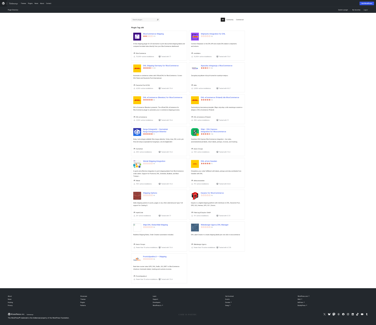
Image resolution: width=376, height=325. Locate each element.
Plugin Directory (13, 10)
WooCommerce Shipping (153, 34)
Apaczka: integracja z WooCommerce (216, 66)
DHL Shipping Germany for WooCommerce (161, 66)
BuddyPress (302, 305)
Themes (83, 299)
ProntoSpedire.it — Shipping (154, 257)
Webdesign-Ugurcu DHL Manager (215, 225)
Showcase (83, 296)
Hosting (10, 302)
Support (155, 299)
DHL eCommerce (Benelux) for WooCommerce (162, 97)
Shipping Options (150, 193)
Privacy (10, 305)
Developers (156, 302)
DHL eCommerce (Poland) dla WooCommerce (220, 97)
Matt (300, 299)
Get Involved (229, 296)
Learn (154, 296)
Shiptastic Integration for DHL (213, 34)
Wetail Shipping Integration (154, 161)
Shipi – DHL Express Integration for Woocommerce (213, 130)
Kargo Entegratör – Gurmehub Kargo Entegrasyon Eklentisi (155, 130)
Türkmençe (30, 314)
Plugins (82, 302)
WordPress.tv (158, 305)
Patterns (83, 305)
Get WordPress (366, 3)
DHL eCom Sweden (209, 161)
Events (227, 299)
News (9, 299)
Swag (227, 305)
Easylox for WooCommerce (212, 193)
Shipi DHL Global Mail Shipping (155, 225)
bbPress (301, 302)
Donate (228, 302)
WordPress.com (304, 296)
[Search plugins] (158, 20)
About (10, 296)
